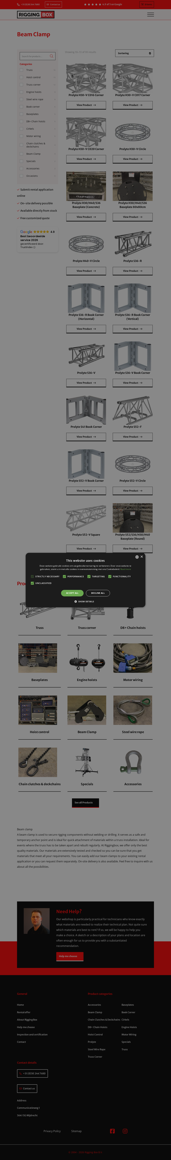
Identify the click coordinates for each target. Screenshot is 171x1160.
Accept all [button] (72, 593)
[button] (85, 601)
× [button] (141, 557)
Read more (125, 569)
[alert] (85, 580)
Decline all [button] (98, 593)
